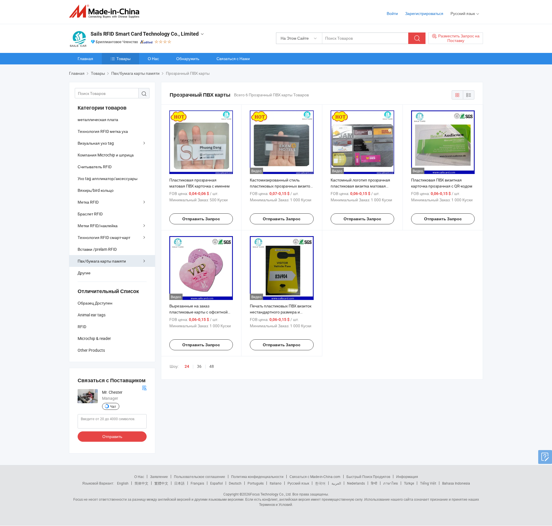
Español (216, 483)
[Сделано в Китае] (106, 11)
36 (199, 366)
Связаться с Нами (233, 58)
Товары (123, 58)
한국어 (320, 483)
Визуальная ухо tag (96, 143)
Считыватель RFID (95, 166)
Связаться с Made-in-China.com (315, 476)
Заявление (159, 476)
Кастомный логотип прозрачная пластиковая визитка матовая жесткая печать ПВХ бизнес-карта (362, 186)
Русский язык (298, 483)
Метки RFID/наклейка (98, 225)
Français (197, 483)
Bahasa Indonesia (456, 483)
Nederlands (356, 483)
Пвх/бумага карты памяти (102, 261)
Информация (407, 476)
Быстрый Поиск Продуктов (368, 476)
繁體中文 (161, 483)
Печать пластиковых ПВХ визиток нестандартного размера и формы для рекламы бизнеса (280, 312)
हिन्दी (374, 483)
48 (211, 366)
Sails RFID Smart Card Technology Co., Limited (145, 34)
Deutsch (235, 483)
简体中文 (141, 483)
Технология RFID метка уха (103, 131)
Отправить (112, 436)
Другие (84, 273)
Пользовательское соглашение (199, 476)
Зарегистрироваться (424, 13)
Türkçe (409, 483)
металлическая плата (98, 119)
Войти (392, 13)
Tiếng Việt (428, 483)
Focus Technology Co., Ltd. (271, 494)
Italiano (275, 483)
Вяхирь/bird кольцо (96, 190)
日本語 (179, 483)
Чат (113, 406)
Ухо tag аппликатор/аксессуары (107, 178)
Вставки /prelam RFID (97, 249)
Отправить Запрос (201, 219)
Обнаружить (187, 58)
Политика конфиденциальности (257, 476)
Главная (85, 58)
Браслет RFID (90, 214)
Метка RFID (88, 202)
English (123, 483)
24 (187, 366)
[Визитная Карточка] (144, 387)
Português (256, 483)
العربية (336, 483)
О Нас (153, 58)
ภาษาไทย (390, 483)
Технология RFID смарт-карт (104, 237)
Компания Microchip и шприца (106, 155)
